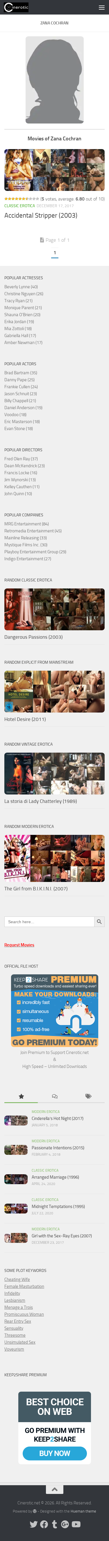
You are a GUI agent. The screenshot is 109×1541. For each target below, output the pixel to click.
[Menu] (101, 7)
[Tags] (88, 1097)
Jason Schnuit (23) (20, 393)
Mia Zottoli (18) (18, 328)
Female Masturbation (24, 1286)
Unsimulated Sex (19, 1342)
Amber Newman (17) (23, 342)
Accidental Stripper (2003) (40, 215)
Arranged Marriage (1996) (55, 1177)
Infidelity (12, 1293)
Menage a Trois (18, 1307)
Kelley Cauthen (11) (22, 486)
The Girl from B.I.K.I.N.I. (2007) (35, 889)
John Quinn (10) (18, 493)
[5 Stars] (20, 199)
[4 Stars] (16, 199)
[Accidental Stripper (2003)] (54, 170)
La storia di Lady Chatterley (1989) (40, 801)
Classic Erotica (19, 205)
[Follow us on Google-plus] (65, 1524)
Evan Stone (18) (18, 428)
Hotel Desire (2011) (25, 719)
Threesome (15, 1335)
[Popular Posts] (21, 1097)
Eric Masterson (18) (22, 421)
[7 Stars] (27, 199)
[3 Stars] (13, 199)
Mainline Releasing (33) (25, 537)
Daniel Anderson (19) (23, 407)
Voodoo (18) (15, 414)
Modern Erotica (46, 1112)
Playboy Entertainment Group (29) (35, 551)
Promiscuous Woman (24, 1314)
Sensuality (13, 1328)
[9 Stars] (34, 199)
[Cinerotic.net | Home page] (20, 7)
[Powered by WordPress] (35, 1511)
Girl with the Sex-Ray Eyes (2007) (62, 1235)
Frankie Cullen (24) (21, 386)
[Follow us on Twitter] (34, 1524)
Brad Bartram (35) (20, 372)
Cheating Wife (17, 1279)
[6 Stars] (23, 199)
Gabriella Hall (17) (20, 335)
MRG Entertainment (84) (26, 524)
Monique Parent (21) (23, 307)
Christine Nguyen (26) (23, 293)
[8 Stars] (30, 199)
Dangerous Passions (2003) (33, 637)
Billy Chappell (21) (20, 400)
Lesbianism (14, 1300)
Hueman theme (83, 1511)
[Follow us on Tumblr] (55, 1524)
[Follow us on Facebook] (44, 1524)
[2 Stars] (9, 199)
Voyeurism (14, 1349)
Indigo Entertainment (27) (27, 558)
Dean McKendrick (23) (24, 465)
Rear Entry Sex (17, 1321)
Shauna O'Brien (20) (22, 314)
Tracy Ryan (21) (18, 300)
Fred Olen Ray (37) (21, 458)
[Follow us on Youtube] (76, 1524)
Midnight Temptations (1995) (58, 1206)
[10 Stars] (37, 199)
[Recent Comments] (54, 1097)
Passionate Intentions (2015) (58, 1147)
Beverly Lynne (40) (21, 286)
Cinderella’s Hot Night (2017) (57, 1118)
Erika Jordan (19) (19, 321)
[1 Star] (6, 199)
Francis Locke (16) (20, 472)
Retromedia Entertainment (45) (33, 531)
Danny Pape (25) (19, 379)
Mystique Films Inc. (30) (25, 544)
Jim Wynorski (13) (20, 479)
